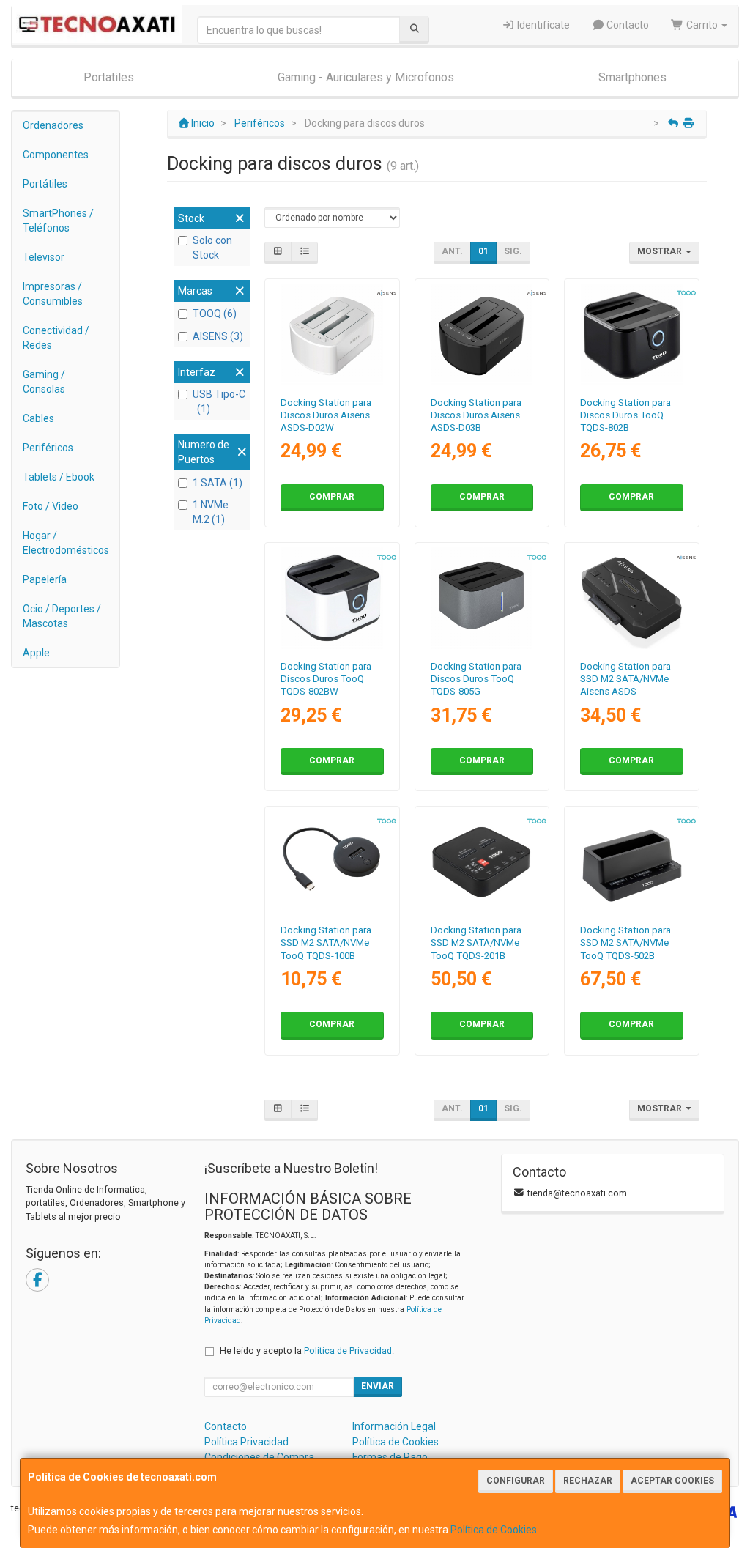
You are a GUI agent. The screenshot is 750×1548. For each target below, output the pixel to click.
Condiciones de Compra (259, 1457)
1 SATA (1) (217, 483)
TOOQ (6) (215, 313)
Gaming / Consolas (44, 382)
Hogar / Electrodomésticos (66, 543)
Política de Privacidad (348, 1350)
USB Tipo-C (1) (219, 401)
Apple (36, 653)
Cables (38, 418)
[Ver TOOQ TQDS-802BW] (332, 598)
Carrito (702, 25)
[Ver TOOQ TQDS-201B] (481, 862)
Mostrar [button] (660, 251)
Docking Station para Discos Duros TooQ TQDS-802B (625, 415)
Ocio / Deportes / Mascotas (62, 616)
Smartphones (632, 77)
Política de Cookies (493, 1530)
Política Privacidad (246, 1442)
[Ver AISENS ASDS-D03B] (481, 334)
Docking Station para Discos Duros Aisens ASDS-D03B (476, 415)
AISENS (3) (218, 336)
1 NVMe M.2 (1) (211, 512)
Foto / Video (50, 506)
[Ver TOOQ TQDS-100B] (332, 862)
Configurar (515, 1480)
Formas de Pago (390, 1457)
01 (483, 251)
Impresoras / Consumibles (53, 294)
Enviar (377, 1386)
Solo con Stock (212, 247)
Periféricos (48, 447)
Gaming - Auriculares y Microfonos (366, 77)
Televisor (43, 257)
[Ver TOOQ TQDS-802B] (631, 334)
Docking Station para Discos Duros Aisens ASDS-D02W (326, 415)
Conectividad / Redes (56, 338)
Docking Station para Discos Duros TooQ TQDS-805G (476, 679)
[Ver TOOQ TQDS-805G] (481, 598)
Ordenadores (53, 125)
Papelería (45, 579)
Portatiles (108, 77)
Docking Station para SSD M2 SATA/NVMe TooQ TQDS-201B (476, 943)
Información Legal (394, 1426)
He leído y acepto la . (307, 1350)
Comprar (331, 497)
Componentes (56, 154)
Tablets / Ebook (58, 477)
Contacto (626, 25)
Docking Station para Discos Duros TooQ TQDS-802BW (326, 679)
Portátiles (45, 184)
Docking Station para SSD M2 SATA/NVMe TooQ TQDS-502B (625, 943)
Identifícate (542, 25)
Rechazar (587, 1480)
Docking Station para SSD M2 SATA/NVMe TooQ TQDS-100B (326, 943)
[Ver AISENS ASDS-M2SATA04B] (631, 598)
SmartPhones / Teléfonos (58, 220)
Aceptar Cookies (672, 1480)
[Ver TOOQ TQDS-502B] (631, 862)
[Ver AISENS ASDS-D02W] (332, 334)
